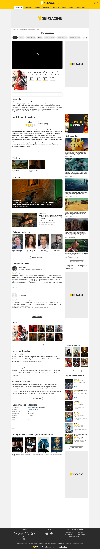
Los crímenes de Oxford (18, 452)
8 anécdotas (30, 415)
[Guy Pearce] (43, 241)
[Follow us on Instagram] (29, 533)
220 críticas (28, 269)
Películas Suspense (31, 29)
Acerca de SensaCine (22, 543)
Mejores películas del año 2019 (28, 454)
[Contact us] (24, 538)
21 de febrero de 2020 (34, 71)
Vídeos (64, 7)
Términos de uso (42, 543)
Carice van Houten (50, 74)
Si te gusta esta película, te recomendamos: (33, 434)
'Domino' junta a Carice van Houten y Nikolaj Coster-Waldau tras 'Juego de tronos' (50, 216)
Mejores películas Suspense (41, 454)
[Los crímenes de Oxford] (17, 444)
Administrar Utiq (61, 543)
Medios (31, 77)
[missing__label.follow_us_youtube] (16, 533)
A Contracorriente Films (33, 409)
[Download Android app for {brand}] (52, 533)
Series (71, 7)
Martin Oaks (22, 267)
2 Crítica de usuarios (37, 316)
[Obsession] (69, 406)
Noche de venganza (30, 452)
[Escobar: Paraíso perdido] (57, 444)
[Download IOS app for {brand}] (47, 533)
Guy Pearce (58, 74)
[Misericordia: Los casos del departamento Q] (43, 444)
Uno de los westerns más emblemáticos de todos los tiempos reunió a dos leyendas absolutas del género (75, 213)
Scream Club (80, 7)
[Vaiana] (69, 428)
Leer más (14, 287)
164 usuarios (21, 269)
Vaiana (75, 423)
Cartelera (28, 7)
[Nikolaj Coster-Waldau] (17, 241)
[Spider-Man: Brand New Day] (69, 395)
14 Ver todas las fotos (37, 344)
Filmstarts (79, 532)
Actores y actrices (21, 232)
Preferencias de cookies (78, 543)
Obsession (76, 401)
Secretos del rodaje (37, 398)
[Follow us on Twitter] (24, 533)
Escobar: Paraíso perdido (58, 452)
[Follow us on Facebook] (20, 533)
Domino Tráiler (15, 170)
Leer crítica (37, 151)
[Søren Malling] (57, 241)
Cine (17, 29)
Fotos (15, 322)
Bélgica (43, 407)
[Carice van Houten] (30, 241)
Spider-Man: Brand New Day (80, 390)
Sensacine (45, 77)
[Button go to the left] (84, 38)
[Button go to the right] (87, 38)
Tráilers (16, 158)
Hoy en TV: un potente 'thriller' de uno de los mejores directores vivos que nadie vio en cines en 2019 (34, 203)
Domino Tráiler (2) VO (34, 170)
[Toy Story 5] (69, 417)
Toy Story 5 (76, 412)
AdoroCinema (80, 534)
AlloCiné (68, 532)
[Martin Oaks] (14, 268)
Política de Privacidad (51, 543)
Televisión (56, 7)
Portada (13, 29)
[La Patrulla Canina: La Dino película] (69, 439)
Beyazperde (68, 534)
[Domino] (19, 80)
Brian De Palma (38, 72)
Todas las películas (23, 29)
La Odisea (76, 379)
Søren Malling (56, 250)
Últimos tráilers (76, 371)
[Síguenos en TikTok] (33, 533)
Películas (18, 7)
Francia (35, 407)
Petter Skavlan (50, 72)
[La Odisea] (69, 384)
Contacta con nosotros (32, 543)
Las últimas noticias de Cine (76, 261)
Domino (70, 268)
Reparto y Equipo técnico (37, 257)
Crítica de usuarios (21, 264)
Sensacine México (74, 536)
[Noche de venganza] (30, 444)
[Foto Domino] (20, 333)
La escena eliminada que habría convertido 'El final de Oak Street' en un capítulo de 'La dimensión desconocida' (76, 193)
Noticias (37, 7)
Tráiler (75, 386)
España (39, 407)
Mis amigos (52, 77)
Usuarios (38, 77)
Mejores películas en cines (76, 447)
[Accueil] (50, 3)
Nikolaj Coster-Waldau (38, 74)
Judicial (53, 71)
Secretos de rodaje (21, 351)
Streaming (46, 7)
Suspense (58, 71)
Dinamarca (30, 407)
